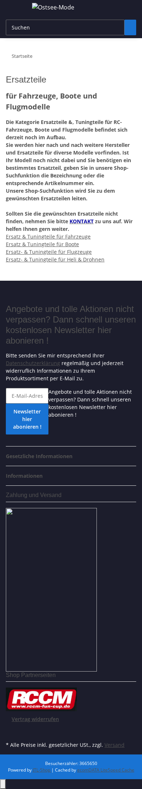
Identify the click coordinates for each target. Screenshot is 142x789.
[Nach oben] (3, 784)
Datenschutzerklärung (33, 363)
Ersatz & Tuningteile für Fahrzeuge (48, 236)
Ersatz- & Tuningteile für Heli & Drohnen (55, 259)
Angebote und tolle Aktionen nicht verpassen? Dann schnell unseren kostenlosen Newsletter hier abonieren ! (90, 403)
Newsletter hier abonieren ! (27, 419)
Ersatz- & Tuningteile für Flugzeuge (49, 251)
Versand (114, 744)
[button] (41, 456)
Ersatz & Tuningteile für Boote (42, 244)
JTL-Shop (42, 770)
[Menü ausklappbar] (15, 8)
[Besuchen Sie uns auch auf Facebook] (11, 731)
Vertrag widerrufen (35, 719)
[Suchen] (130, 27)
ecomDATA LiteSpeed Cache (105, 770)
